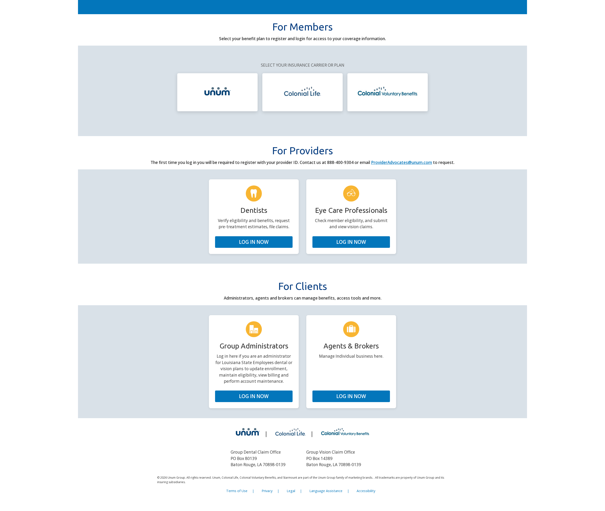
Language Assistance (325, 491)
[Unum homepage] (217, 92)
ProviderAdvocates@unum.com (401, 162)
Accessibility (366, 491)
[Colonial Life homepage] (302, 92)
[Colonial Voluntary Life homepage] (388, 92)
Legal (291, 491)
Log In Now (254, 242)
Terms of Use (236, 491)
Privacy (267, 491)
